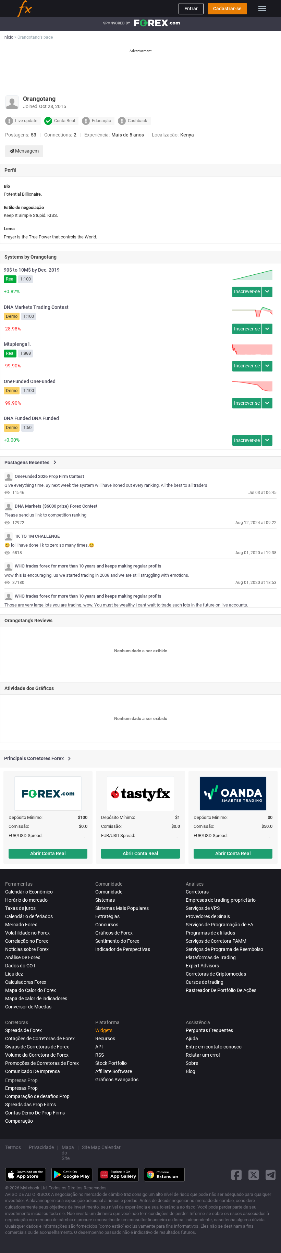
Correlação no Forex (26, 941)
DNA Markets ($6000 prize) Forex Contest (56, 506)
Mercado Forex (21, 924)
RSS (99, 1055)
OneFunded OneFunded (30, 381)
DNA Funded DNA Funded (31, 418)
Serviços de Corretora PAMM (216, 941)
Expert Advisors (202, 965)
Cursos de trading (204, 982)
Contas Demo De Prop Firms (35, 1112)
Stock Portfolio (111, 1063)
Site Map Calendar (101, 1147)
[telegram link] (271, 1175)
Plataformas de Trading (211, 957)
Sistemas (105, 900)
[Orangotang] (8, 476)
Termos (13, 1147)
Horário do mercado (26, 900)
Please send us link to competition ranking (45, 515)
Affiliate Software (113, 1071)
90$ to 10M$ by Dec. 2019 (32, 270)
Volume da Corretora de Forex (37, 1055)
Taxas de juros (20, 908)
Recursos (105, 1038)
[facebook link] (236, 1175)
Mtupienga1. (18, 344)
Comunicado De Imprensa (32, 1071)
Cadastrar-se (227, 8)
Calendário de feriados (29, 916)
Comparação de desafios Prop (37, 1096)
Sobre (192, 1063)
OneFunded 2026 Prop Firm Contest (49, 476)
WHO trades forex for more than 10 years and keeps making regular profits (88, 566)
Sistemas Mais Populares (122, 908)
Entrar (191, 8)
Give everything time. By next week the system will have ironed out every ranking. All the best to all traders (105, 485)
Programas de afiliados (210, 933)
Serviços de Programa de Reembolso (224, 949)
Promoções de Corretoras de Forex (42, 1063)
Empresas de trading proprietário (221, 900)
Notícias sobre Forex (27, 949)
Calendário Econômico (29, 892)
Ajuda (192, 1038)
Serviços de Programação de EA (219, 924)
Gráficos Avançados (116, 1079)
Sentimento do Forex (117, 941)
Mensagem (26, 151)
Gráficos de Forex (114, 933)
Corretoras (197, 892)
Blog (190, 1071)
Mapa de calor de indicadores (36, 998)
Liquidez (14, 974)
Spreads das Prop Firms (30, 1104)
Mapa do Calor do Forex (30, 990)
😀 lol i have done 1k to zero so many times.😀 (49, 545)
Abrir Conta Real (48, 853)
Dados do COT (20, 965)
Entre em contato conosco (214, 1046)
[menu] (262, 8)
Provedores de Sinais (208, 916)
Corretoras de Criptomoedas (216, 974)
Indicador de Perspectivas (122, 949)
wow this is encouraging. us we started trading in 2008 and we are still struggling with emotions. (96, 575)
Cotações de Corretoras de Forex (40, 1038)
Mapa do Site (68, 1153)
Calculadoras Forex (25, 982)
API (99, 1046)
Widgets (103, 1030)
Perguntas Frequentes (209, 1030)
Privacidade (41, 1147)
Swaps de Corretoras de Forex (37, 1046)
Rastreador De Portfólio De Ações (221, 990)
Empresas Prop (21, 1088)
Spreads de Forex (23, 1030)
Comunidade (108, 892)
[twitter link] (253, 1175)
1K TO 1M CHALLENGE (37, 536)
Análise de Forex (22, 957)
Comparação (19, 1121)
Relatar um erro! (203, 1055)
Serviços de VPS (203, 908)
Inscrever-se (247, 291)
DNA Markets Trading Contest (36, 307)
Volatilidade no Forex (27, 933)
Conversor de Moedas (28, 1006)
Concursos (106, 924)
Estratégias (107, 916)
